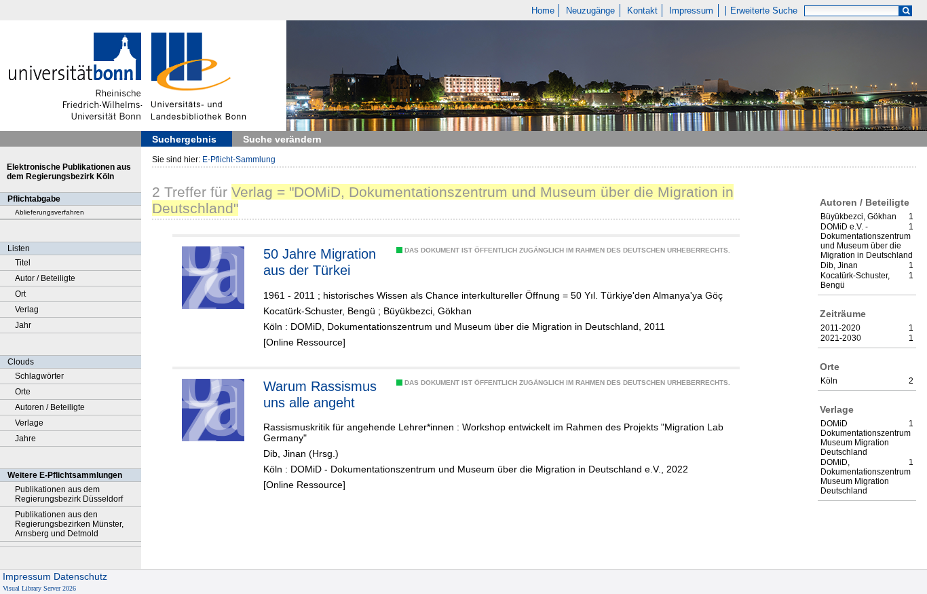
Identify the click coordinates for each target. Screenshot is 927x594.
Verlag (27, 309)
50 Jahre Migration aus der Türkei (319, 262)
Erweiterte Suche (763, 11)
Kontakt (642, 11)
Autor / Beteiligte (45, 278)
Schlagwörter (39, 376)
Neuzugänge (590, 11)
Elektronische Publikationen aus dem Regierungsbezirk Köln (69, 171)
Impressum (691, 11)
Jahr (23, 325)
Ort (20, 294)
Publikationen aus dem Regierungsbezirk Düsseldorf (69, 494)
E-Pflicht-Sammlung (239, 159)
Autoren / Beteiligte (50, 407)
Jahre (25, 438)
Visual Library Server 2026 (39, 588)
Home (542, 11)
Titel (23, 262)
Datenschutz (80, 576)
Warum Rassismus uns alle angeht (320, 394)
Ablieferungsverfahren (49, 212)
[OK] (905, 11)
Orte (23, 391)
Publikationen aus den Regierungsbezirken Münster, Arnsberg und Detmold (69, 524)
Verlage (29, 423)
